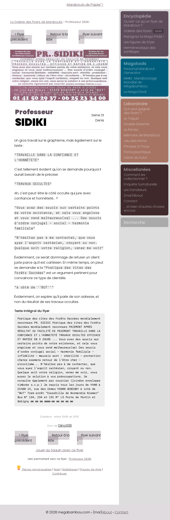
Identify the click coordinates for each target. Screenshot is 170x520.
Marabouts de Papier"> (85, 4)
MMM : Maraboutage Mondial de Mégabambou (140, 82)
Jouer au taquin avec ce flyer (59, 450)
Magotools (135, 63)
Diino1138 (65, 425)
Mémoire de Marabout (142, 135)
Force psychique (137, 152)
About (107, 512)
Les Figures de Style (139, 42)
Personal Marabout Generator (139, 70)
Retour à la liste (57, 37)
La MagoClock (135, 91)
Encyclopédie (137, 16)
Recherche (134, 222)
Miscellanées (137, 169)
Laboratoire (136, 104)
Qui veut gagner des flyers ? (137, 111)
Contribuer (59, 474)
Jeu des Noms (135, 140)
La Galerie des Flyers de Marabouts (36, 22)
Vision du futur (135, 157)
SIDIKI (31, 122)
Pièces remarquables (36, 469)
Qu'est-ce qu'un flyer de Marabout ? (143, 23)
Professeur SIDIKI (80, 459)
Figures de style (90, 469)
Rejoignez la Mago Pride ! (144, 36)
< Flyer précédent (19, 37)
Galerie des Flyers (143, 31)
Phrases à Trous (136, 146)
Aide (57, 469)
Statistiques (70, 469)
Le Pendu (131, 129)
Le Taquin (131, 118)
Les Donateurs (135, 189)
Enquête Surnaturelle (140, 184)
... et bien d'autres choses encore (144, 208)
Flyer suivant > (90, 37)
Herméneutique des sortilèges (139, 49)
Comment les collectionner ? (136, 176)
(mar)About (133, 195)
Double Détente (136, 124)
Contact (130, 201)
